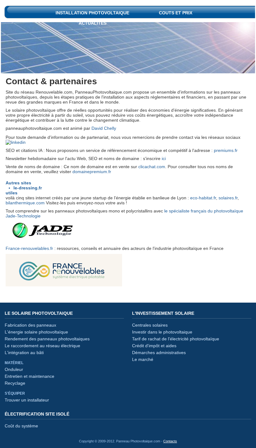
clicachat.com (151, 166)
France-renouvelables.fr (29, 248)
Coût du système (21, 425)
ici (164, 158)
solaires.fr (228, 197)
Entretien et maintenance (29, 376)
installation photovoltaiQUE (92, 10)
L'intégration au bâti (24, 352)
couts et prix (175, 10)
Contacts (170, 441)
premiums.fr (226, 150)
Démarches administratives (159, 352)
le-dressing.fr (27, 187)
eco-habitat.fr (203, 197)
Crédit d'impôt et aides (154, 345)
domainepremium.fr (91, 171)
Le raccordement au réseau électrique (42, 345)
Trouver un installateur (27, 399)
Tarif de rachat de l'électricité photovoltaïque (175, 338)
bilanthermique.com (25, 202)
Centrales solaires (150, 325)
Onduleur (14, 369)
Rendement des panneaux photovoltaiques (47, 338)
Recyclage (15, 383)
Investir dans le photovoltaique (162, 331)
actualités (92, 21)
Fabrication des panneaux (30, 325)
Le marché (142, 359)
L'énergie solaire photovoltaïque (36, 331)
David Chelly (103, 128)
